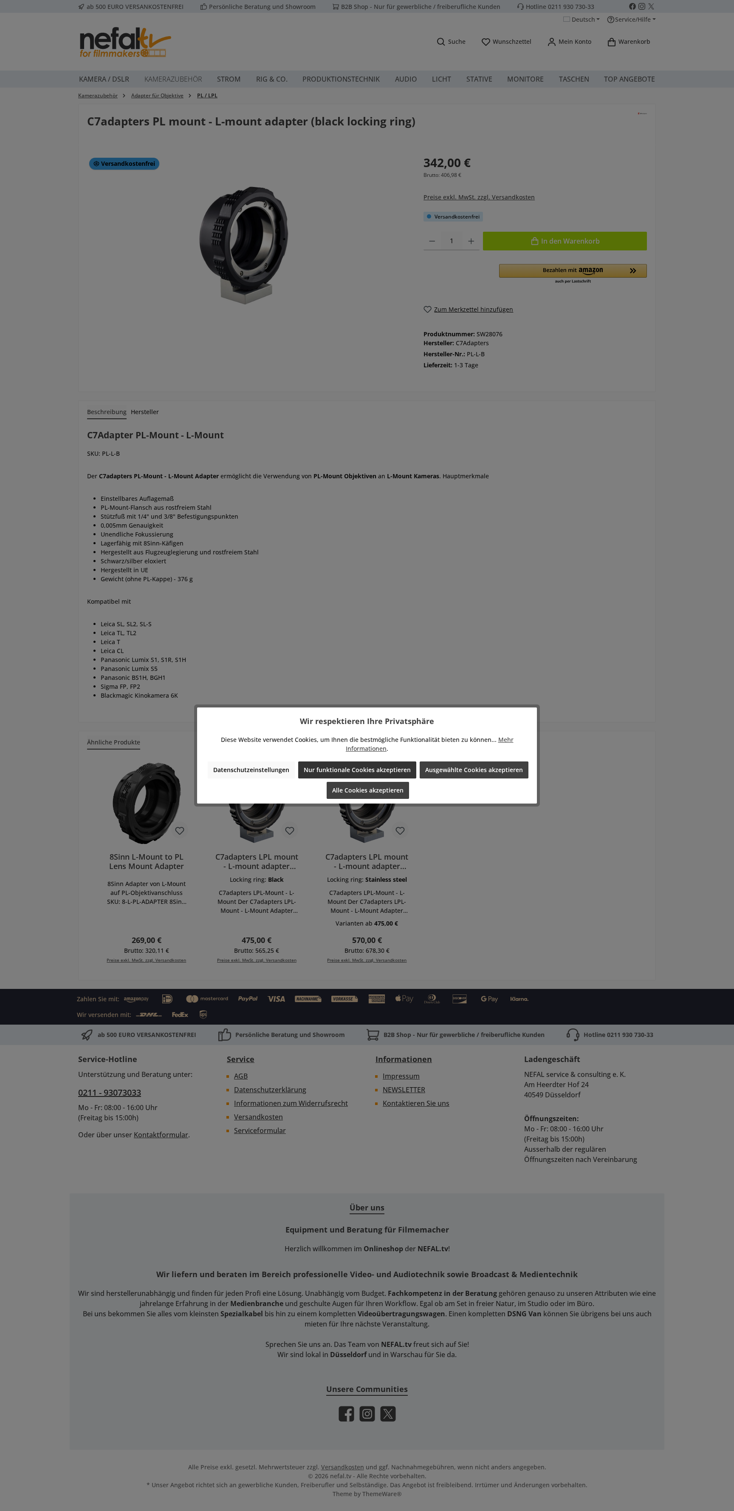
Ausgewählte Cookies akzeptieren (474, 770)
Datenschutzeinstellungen (251, 770)
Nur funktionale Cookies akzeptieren (357, 770)
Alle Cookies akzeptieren (368, 790)
